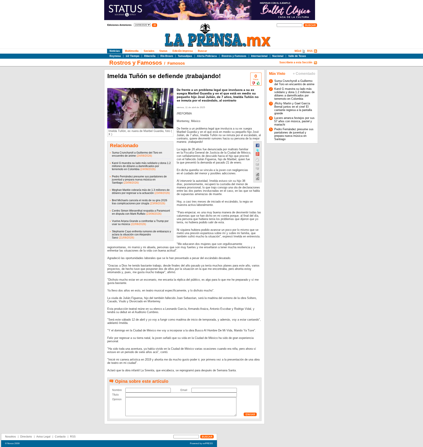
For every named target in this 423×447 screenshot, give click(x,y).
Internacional (259, 56)
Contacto (60, 436)
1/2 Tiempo (132, 56)
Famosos (176, 63)
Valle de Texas (297, 56)
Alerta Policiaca (207, 56)
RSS (310, 51)
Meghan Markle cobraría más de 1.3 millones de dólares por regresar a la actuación (141, 191)
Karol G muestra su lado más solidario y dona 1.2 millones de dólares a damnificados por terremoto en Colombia (141, 166)
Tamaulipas (185, 56)
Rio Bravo (166, 56)
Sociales (149, 51)
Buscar (202, 51)
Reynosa (115, 56)
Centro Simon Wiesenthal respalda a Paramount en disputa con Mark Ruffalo (141, 212)
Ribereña (150, 56)
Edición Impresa (183, 51)
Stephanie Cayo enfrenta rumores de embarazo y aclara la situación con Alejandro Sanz (141, 234)
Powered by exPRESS (201, 443)
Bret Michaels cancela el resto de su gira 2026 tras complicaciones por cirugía (139, 202)
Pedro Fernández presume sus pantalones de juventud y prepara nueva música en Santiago (139, 179)
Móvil (298, 51)
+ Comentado (304, 73)
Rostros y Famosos (234, 56)
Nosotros (10, 436)
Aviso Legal (43, 436)
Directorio (26, 436)
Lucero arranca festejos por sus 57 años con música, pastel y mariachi (294, 121)
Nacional (277, 56)
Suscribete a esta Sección (295, 62)
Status (163, 51)
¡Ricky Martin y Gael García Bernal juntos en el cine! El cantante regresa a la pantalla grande (293, 108)
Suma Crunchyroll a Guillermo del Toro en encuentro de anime (294, 82)
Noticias (114, 51)
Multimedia (132, 51)
